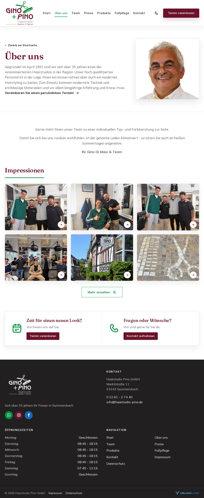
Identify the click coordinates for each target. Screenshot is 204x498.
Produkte (104, 13)
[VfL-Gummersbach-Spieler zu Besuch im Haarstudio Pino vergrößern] (168, 207)
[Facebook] (29, 415)
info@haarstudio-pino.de (124, 402)
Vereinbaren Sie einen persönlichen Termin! (39, 93)
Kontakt (139, 13)
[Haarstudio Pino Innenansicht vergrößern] (168, 257)
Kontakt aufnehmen (141, 336)
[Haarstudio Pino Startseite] (19, 13)
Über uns (61, 13)
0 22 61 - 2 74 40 (119, 397)
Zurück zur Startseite (22, 45)
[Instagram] (19, 415)
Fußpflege (122, 13)
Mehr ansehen (99, 292)
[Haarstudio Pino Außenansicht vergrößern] (102, 257)
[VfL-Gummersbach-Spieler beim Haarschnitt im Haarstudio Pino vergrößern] (102, 207)
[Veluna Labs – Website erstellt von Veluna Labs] (187, 493)
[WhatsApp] (9, 415)
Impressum (163, 457)
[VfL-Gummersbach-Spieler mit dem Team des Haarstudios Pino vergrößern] (36, 207)
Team (76, 13)
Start (47, 13)
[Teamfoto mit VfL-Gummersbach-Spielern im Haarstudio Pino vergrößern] (36, 257)
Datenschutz (115, 464)
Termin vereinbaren (181, 13)
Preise (88, 13)
